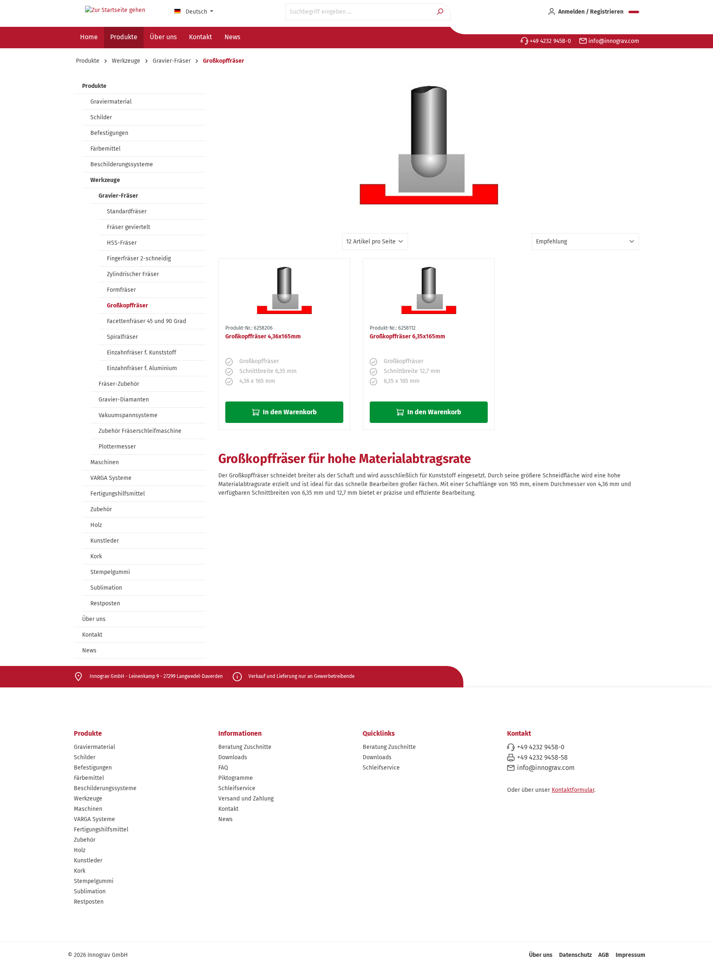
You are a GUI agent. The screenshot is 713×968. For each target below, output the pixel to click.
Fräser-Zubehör (119, 383)
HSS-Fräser (122, 242)
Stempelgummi (110, 572)
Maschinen (104, 462)
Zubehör (101, 509)
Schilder (101, 117)
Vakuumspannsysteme (128, 415)
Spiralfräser (122, 336)
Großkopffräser (127, 305)
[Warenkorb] (633, 12)
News (89, 650)
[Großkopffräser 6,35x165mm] (428, 290)
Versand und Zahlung (246, 798)
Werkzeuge (105, 180)
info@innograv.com (613, 41)
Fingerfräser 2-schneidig (139, 258)
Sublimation (106, 587)
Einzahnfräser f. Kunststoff (141, 352)
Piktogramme (235, 777)
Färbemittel (105, 148)
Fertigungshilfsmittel (117, 493)
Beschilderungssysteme (121, 164)
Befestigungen (109, 133)
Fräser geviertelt (128, 227)
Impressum (630, 955)
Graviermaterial (111, 101)
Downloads (232, 757)
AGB (603, 955)
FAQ (223, 767)
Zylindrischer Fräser (133, 274)
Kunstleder (104, 540)
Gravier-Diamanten (124, 399)
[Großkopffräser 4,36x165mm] (284, 290)
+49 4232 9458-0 (549, 41)
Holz (96, 525)
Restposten (105, 603)
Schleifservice (236, 788)
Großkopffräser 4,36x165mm (263, 336)
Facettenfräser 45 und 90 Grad (146, 321)
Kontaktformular (573, 789)
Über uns (94, 619)
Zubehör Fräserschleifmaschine (140, 430)
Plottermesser (117, 446)
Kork (96, 556)
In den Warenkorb (289, 412)
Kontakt (92, 634)
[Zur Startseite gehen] (115, 10)
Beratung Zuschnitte (245, 747)
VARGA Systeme (111, 478)
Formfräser (121, 289)
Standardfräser (126, 211)
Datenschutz (575, 955)
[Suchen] (441, 11)
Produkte (94, 86)
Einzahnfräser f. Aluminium (142, 368)
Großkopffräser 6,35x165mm (407, 336)
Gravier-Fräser (118, 195)
